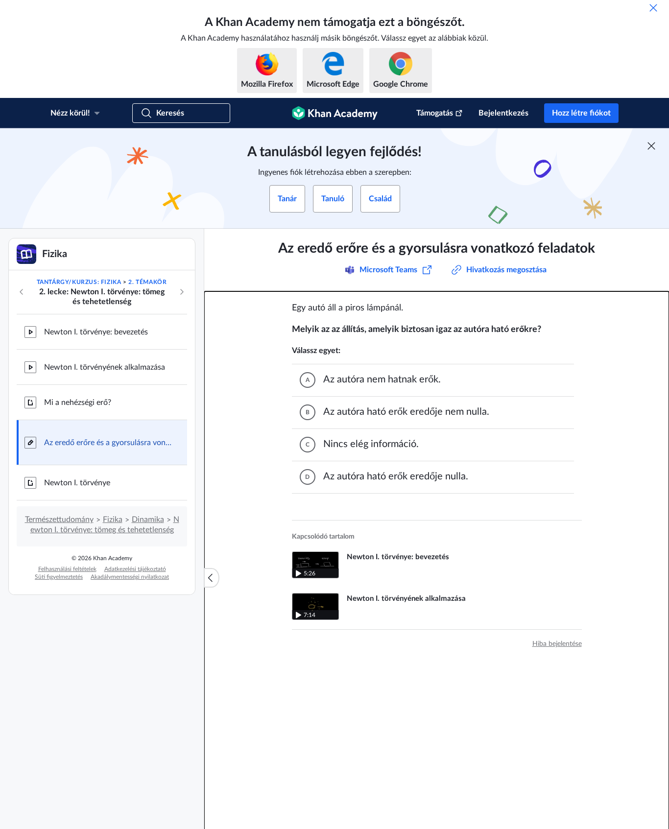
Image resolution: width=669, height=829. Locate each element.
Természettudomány (59, 519)
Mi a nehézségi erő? (77, 402)
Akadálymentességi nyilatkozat (130, 577)
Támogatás (434, 113)
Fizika (112, 519)
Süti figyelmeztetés (59, 577)
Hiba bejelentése (557, 643)
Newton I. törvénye (77, 483)
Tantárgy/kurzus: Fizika (79, 282)
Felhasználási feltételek (67, 569)
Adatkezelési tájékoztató (135, 569)
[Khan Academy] (335, 113)
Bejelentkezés (503, 113)
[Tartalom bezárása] (211, 578)
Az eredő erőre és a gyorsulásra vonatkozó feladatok (107, 443)
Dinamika (148, 519)
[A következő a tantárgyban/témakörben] (182, 292)
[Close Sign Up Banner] (651, 146)
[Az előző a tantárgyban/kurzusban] (21, 292)
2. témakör (147, 282)
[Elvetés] (653, 8)
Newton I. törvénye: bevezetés (96, 332)
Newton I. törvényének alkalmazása (104, 367)
